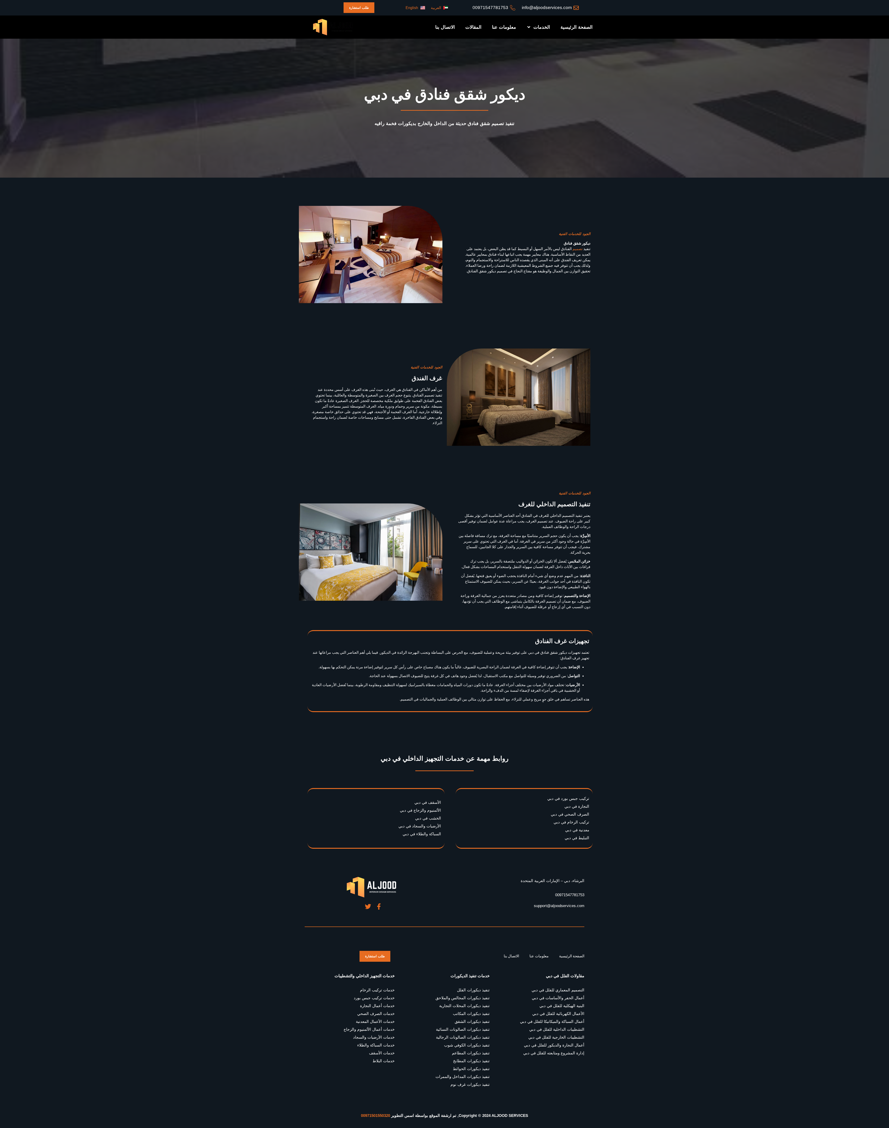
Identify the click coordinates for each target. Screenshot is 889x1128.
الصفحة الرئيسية (576, 27)
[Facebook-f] (379, 906)
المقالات (473, 27)
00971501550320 (375, 1115)
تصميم (577, 249)
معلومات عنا (504, 27)
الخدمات (541, 27)
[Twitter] (368, 906)
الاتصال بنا (445, 27)
